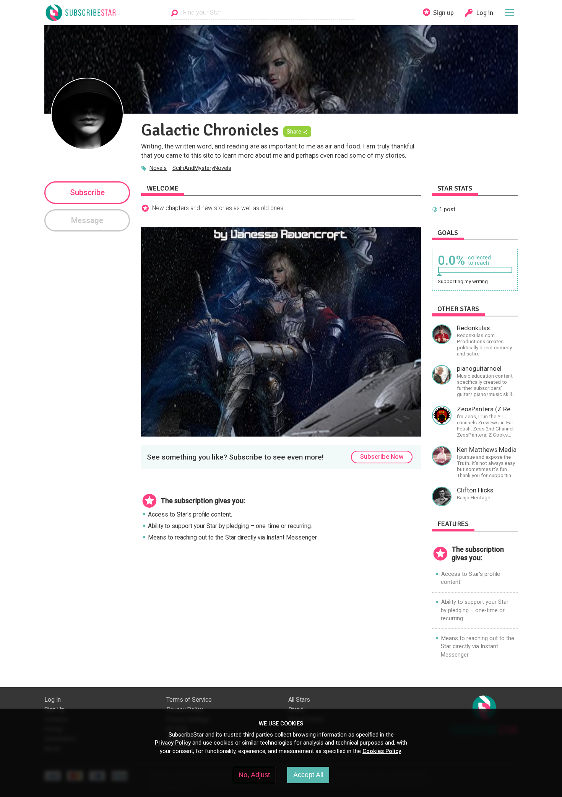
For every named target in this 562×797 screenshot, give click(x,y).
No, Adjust (254, 775)
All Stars (299, 699)
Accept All (308, 775)
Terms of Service (189, 699)
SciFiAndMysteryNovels (201, 168)
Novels (158, 168)
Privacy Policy (173, 742)
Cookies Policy (381, 751)
